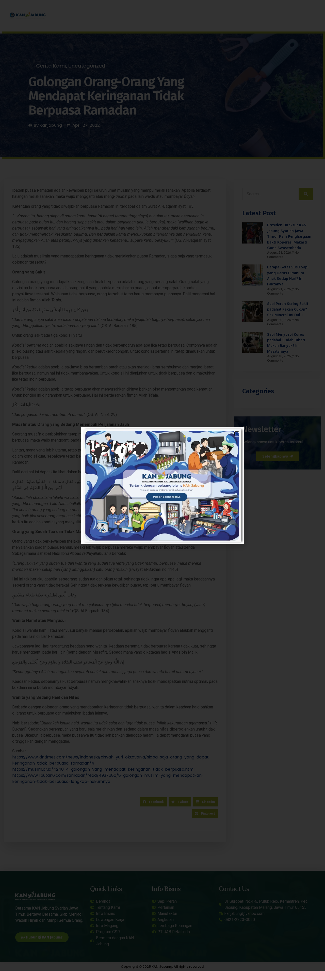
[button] (237, 434)
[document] (162, 485)
